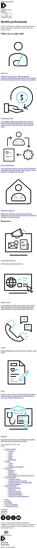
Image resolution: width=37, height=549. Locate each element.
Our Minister (12, 460)
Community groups (10, 477)
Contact (7, 461)
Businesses (8, 468)
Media (10, 458)
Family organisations (14, 484)
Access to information (11, 504)
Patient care (11, 489)
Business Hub (12, 474)
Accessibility (8, 503)
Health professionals (11, 486)
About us (11, 451)
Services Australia (10, 449)
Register (3, 11)
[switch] (6, 15)
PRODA (11, 472)
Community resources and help (17, 481)
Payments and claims (14, 491)
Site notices (8, 501)
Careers (10, 453)
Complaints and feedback (16, 467)
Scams (10, 456)
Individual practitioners (15, 494)
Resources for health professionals (18, 496)
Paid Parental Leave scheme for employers (21, 475)
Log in (9, 10)
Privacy (7, 499)
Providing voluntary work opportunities (20, 482)
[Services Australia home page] (4, 8)
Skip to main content (7, 1)
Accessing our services (11, 506)
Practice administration (15, 493)
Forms (10, 454)
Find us (10, 465)
